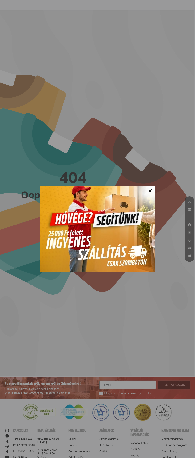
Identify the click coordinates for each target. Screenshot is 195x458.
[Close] (150, 190)
